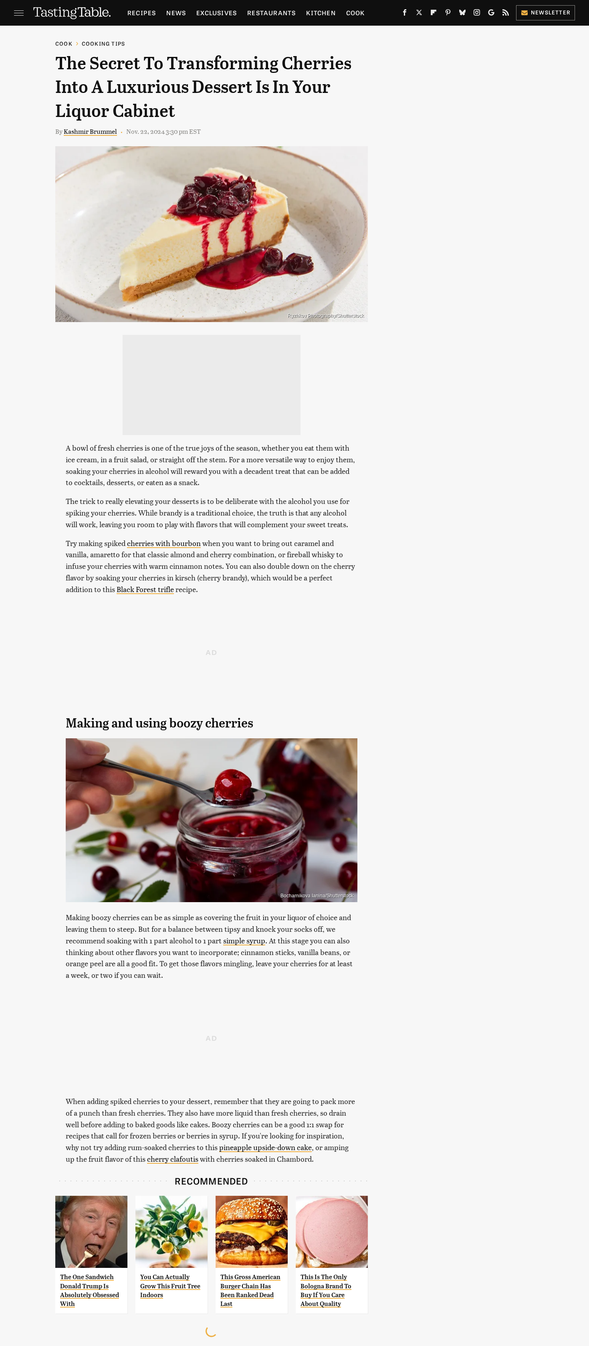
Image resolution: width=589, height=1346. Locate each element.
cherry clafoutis (172, 1159)
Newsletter (551, 12)
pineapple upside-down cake (265, 1147)
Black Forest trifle (145, 589)
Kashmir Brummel (90, 131)
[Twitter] (419, 14)
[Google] (491, 14)
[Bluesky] (462, 14)
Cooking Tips (103, 43)
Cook (355, 12)
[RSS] (506, 14)
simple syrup (244, 940)
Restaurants (271, 12)
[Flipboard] (434, 14)
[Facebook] (405, 14)
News (176, 12)
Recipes (141, 12)
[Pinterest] (448, 14)
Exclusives (216, 12)
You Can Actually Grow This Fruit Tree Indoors (170, 1286)
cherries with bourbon (164, 543)
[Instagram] (477, 14)
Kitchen (320, 12)
